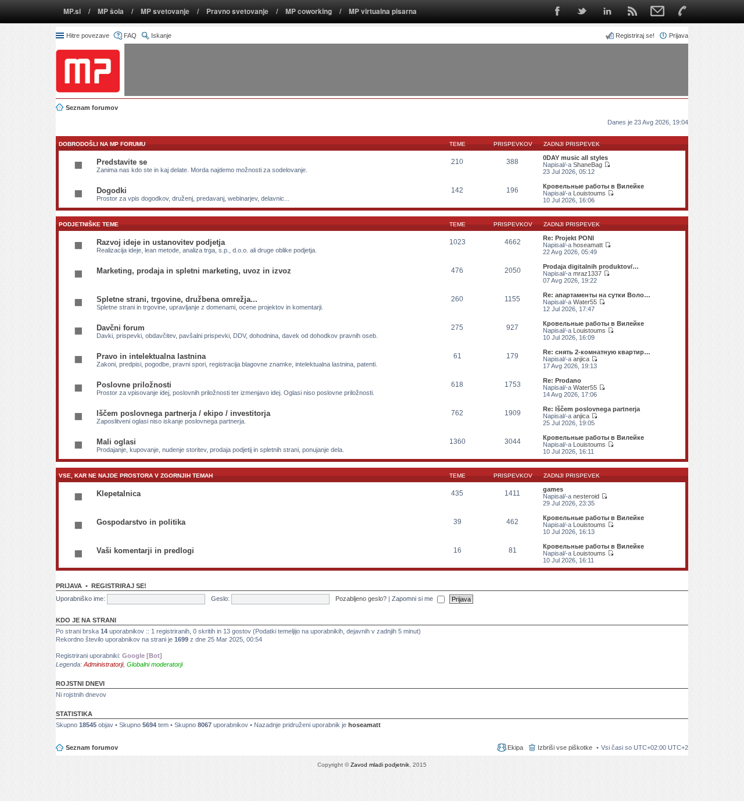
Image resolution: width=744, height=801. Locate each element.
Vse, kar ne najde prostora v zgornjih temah (136, 475)
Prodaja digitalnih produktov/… (591, 266)
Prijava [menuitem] (678, 35)
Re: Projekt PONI (568, 237)
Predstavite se (121, 162)
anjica (581, 358)
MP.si (72, 11)
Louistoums (589, 193)
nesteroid (586, 496)
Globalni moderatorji (155, 664)
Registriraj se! (118, 585)
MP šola (111, 11)
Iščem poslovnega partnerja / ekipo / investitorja (183, 413)
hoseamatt (588, 244)
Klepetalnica (118, 493)
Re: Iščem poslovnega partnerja (591, 408)
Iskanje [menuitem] (161, 35)
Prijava (69, 585)
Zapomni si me (413, 598)
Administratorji (103, 664)
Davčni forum (120, 327)
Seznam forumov (92, 747)
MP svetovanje (165, 11)
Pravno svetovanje (237, 11)
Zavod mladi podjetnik (379, 764)
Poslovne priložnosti (133, 384)
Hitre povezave (87, 35)
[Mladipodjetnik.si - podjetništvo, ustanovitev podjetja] (88, 71)
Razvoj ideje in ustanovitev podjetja (160, 242)
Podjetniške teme (89, 224)
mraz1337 (587, 273)
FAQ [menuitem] (130, 35)
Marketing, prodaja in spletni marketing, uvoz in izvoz (193, 270)
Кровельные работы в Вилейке (593, 186)
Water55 (585, 301)
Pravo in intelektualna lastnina (151, 356)
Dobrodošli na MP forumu (102, 144)
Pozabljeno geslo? (361, 598)
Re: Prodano (562, 380)
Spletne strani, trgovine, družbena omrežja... (176, 299)
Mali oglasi (116, 441)
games (553, 489)
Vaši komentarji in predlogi (145, 550)
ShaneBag (587, 164)
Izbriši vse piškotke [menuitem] (565, 747)
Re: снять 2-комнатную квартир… (596, 351)
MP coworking (308, 11)
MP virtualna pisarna (383, 11)
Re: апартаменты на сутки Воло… (596, 294)
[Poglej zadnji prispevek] (607, 164)
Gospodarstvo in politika (140, 522)
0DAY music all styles (575, 157)
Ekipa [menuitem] (515, 747)
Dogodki (111, 190)
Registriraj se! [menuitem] (635, 35)
